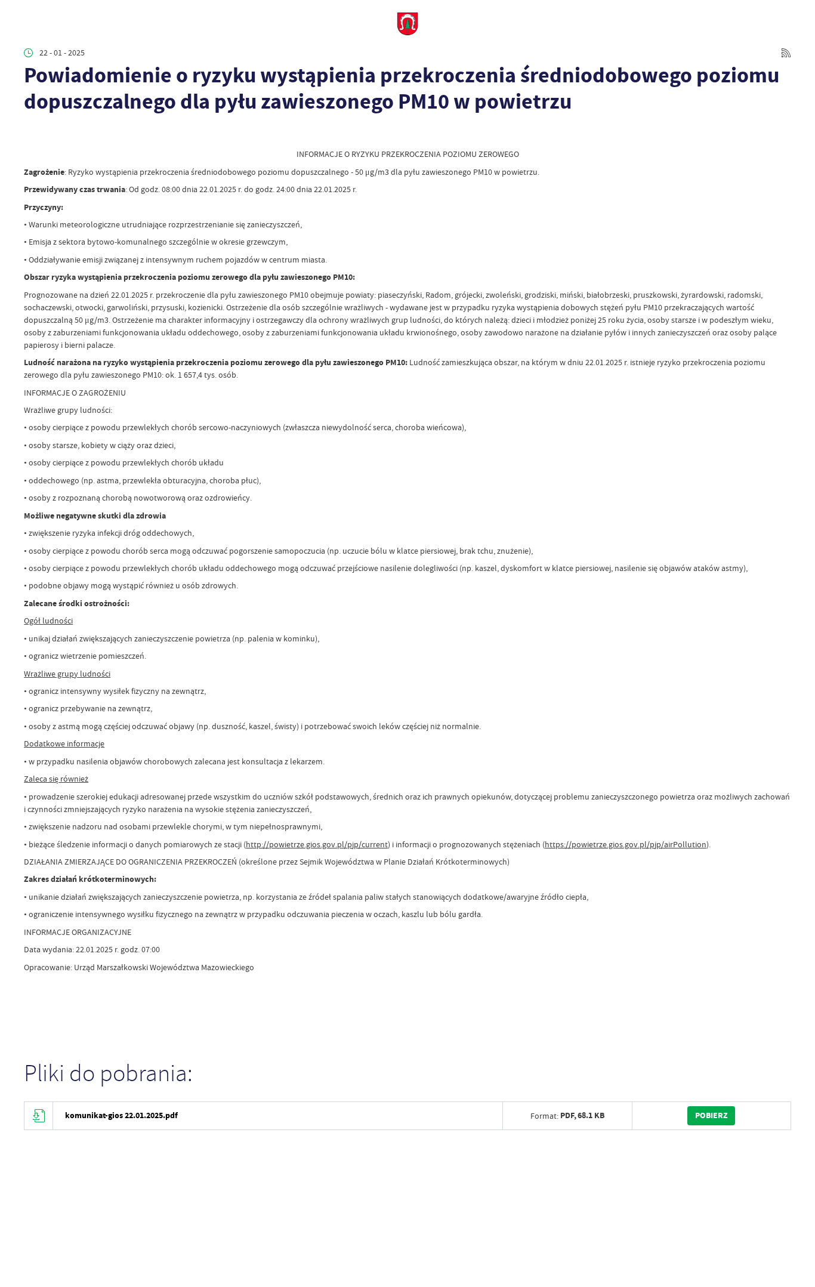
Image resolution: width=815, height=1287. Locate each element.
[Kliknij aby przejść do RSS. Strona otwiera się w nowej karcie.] (786, 53)
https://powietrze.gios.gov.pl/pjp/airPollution (625, 844)
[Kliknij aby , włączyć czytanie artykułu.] (32, 133)
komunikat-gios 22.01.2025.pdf (121, 1115)
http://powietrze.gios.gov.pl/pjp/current (317, 844)
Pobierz (711, 1115)
